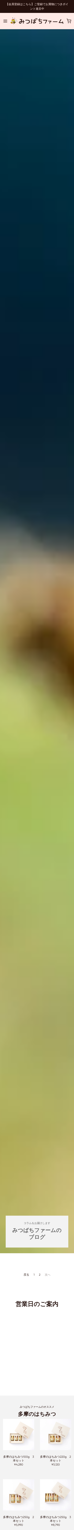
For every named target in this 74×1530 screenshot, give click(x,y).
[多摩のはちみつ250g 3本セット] (55, 1494)
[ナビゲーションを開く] (5, 21)
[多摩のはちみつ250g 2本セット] (18, 1494)
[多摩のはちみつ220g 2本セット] (55, 1434)
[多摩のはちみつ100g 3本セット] (18, 1434)
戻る (26, 1274)
